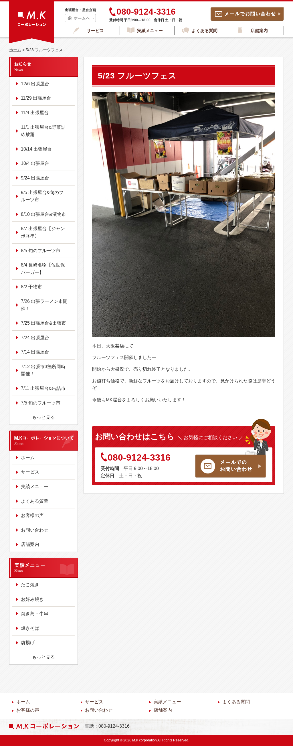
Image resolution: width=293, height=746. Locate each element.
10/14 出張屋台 (36, 149)
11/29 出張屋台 (36, 98)
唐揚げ (28, 642)
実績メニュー (150, 30)
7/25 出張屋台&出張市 (43, 323)
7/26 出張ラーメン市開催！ (44, 305)
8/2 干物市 (31, 286)
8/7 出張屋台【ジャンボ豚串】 (43, 232)
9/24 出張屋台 (35, 177)
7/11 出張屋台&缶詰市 (43, 388)
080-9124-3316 (139, 457)
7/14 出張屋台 (35, 352)
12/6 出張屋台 (35, 83)
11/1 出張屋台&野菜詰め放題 (43, 131)
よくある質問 (204, 30)
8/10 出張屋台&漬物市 (43, 214)
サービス (95, 30)
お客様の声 (32, 515)
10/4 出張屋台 (35, 163)
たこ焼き (30, 584)
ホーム (15, 50)
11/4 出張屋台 (35, 112)
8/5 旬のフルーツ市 (40, 250)
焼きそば (30, 628)
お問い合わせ (34, 530)
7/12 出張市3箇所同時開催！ (43, 370)
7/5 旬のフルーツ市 (40, 402)
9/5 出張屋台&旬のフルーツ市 (42, 196)
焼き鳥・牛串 (34, 613)
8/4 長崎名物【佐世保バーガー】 (43, 269)
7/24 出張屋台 (35, 337)
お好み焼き (32, 599)
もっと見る (43, 417)
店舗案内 (259, 30)
